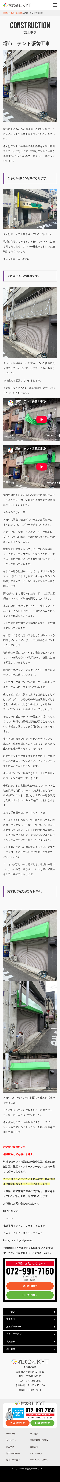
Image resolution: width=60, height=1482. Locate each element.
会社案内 (10, 1349)
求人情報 (10, 1341)
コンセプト (11, 1311)
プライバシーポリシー (40, 1460)
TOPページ (11, 1434)
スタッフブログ (13, 1334)
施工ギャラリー (13, 1326)
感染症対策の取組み (39, 1440)
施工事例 (10, 1319)
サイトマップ (36, 1453)
